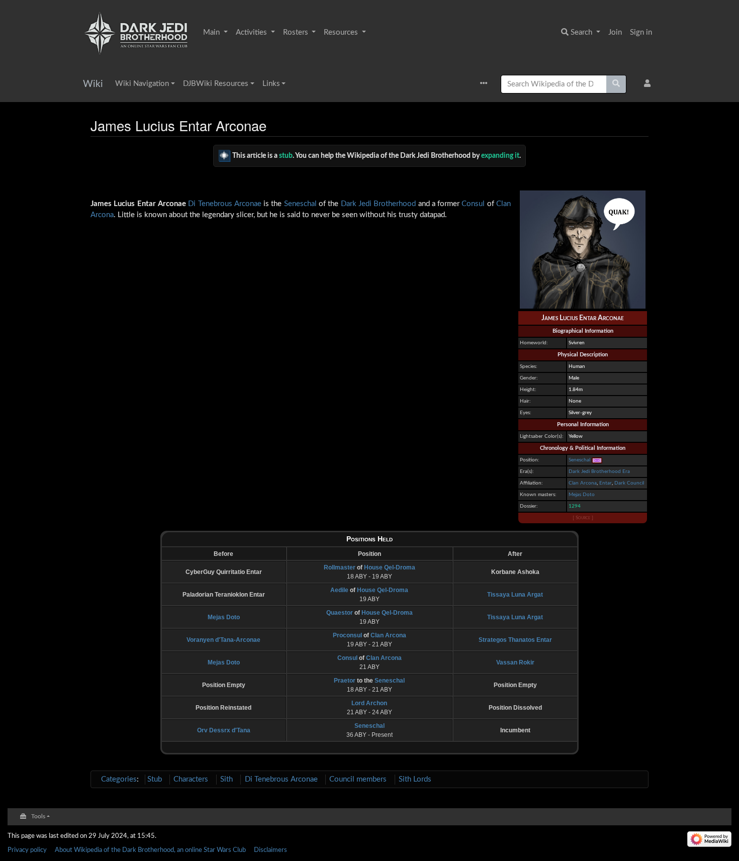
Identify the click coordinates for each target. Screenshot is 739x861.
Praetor (344, 680)
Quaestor (339, 612)
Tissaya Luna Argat (515, 594)
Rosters (296, 32)
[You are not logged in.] (649, 84)
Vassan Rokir (515, 662)
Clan (503, 204)
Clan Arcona (583, 483)
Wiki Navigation (142, 83)
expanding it (500, 155)
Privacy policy (27, 849)
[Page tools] (486, 84)
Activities (252, 32)
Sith (226, 779)
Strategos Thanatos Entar (515, 639)
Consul (473, 204)
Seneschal (579, 459)
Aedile (339, 590)
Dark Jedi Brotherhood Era (599, 471)
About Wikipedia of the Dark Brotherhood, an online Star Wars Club (150, 849)
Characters (190, 779)
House (373, 567)
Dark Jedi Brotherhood (378, 204)
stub (286, 155)
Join (615, 32)
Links (271, 83)
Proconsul (347, 635)
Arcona (102, 215)
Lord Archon (369, 703)
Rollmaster (339, 567)
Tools (38, 816)
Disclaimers (270, 849)
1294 (575, 506)
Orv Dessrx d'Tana (223, 730)
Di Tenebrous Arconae (224, 204)
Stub (154, 779)
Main (212, 32)
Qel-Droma (399, 567)
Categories (119, 779)
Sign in (641, 32)
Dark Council (629, 483)
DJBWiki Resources (215, 83)
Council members (358, 779)
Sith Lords (415, 779)
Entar (605, 483)
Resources (342, 32)
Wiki (93, 84)
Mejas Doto (582, 494)
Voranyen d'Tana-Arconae (223, 639)
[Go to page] (616, 84)
